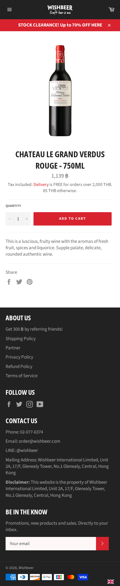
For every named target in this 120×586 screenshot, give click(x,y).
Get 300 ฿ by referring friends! (34, 329)
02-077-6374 (31, 432)
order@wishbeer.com (39, 441)
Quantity (13, 206)
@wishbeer (27, 450)
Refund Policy (19, 366)
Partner (13, 348)
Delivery (41, 184)
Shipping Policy (21, 338)
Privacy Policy (19, 357)
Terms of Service (21, 375)
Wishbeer (26, 567)
